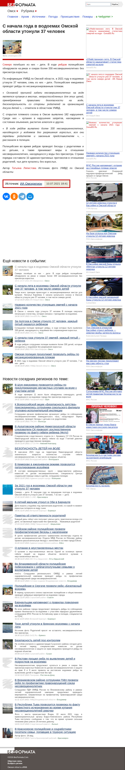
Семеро (7, 64)
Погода (53, 16)
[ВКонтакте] (6, 196)
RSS (25, 767)
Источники (38, 16)
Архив (25, 16)
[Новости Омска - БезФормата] (18, 4)
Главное (12, 16)
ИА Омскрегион (31, 183)
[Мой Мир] (30, 196)
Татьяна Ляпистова (24, 168)
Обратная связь (15, 761)
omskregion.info (14, 56)
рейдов (62, 64)
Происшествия (70, 16)
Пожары (87, 16)
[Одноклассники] (14, 196)
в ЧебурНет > (104, 16)
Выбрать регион (15, 763)
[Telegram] (22, 196)
